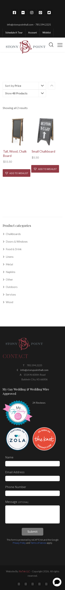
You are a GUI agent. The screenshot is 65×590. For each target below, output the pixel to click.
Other (9, 279)
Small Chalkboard (43, 151)
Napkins (10, 271)
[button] (16, 173)
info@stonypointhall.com (34, 369)
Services (11, 294)
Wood (9, 302)
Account (32, 32)
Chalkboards (13, 234)
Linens (10, 256)
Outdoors (12, 286)
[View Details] (17, 132)
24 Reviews (39, 402)
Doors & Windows (17, 241)
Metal (9, 264)
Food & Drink (13, 249)
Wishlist (46, 32)
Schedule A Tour (14, 32)
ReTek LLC (24, 571)
